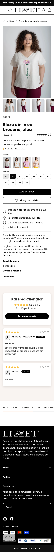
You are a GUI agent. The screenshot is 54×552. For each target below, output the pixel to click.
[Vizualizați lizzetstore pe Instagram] (5, 519)
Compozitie (9, 266)
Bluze (12, 21)
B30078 (6, 117)
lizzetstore (14, 526)
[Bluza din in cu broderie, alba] (9, 105)
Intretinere (8, 276)
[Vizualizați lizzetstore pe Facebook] (12, 519)
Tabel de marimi (11, 261)
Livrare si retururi (12, 270)
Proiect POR (9, 540)
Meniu (6, 467)
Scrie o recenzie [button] (27, 316)
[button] (27, 548)
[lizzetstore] (27, 10)
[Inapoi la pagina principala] (4, 21)
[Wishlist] (9, 10)
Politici (6, 477)
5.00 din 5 (34, 305)
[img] (44, 134)
